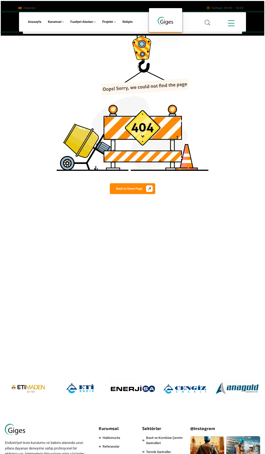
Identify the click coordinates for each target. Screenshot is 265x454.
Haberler (29, 8)
